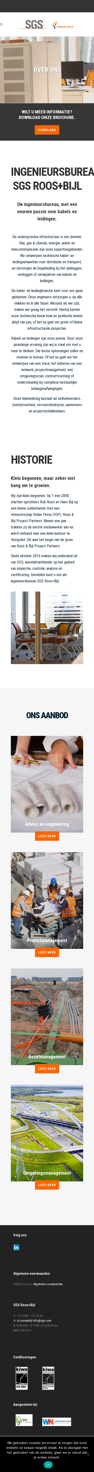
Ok (48, 1465)
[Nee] (88, 1454)
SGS (20, 562)
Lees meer (47, 836)
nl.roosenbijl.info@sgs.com (34, 1320)
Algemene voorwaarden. (48, 1284)
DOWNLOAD (47, 130)
